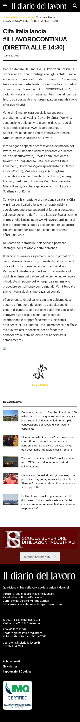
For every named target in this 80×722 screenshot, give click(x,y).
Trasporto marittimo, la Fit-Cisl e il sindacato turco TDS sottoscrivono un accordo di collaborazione (48, 462)
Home (6, 17)
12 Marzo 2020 (11, 55)
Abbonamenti (11, 661)
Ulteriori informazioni (37, 556)
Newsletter (10, 666)
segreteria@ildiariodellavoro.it (21, 642)
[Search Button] (75, 6)
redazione (40, 384)
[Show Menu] (5, 6)
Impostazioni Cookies (17, 671)
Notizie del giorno (23, 17)
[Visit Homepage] (40, 6)
